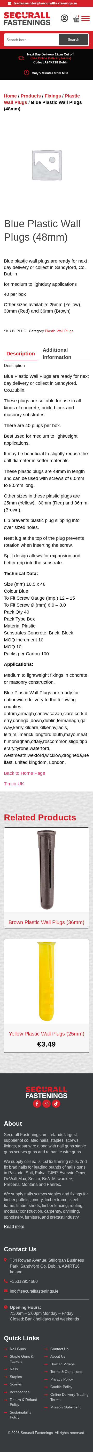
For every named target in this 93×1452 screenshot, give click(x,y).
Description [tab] (20, 353)
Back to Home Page (24, 773)
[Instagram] (46, 1103)
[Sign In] (64, 18)
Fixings (53, 96)
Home (10, 96)
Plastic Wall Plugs (59, 331)
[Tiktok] (56, 1103)
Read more (14, 1226)
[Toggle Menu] (85, 18)
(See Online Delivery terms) (50, 58)
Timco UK (14, 783)
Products (31, 96)
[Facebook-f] (37, 1103)
